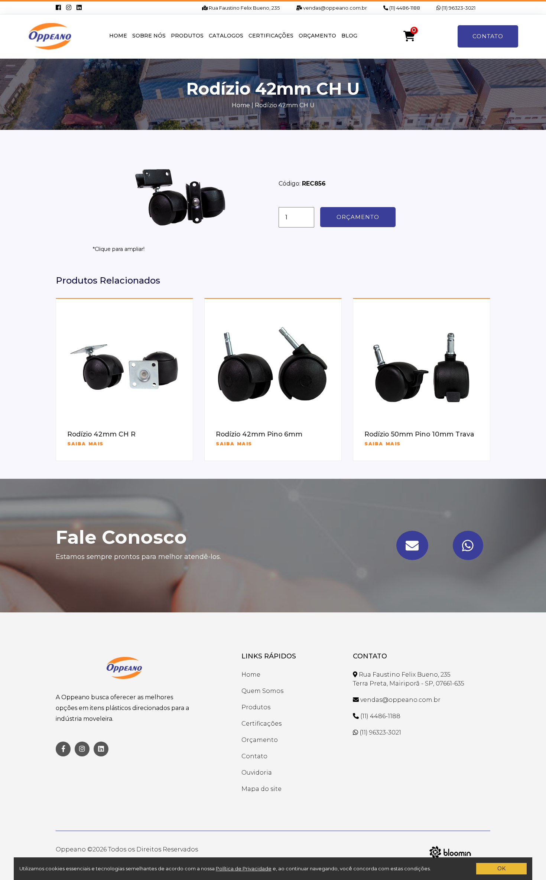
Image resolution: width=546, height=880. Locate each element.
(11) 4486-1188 (404, 8)
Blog (349, 35)
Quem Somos (262, 690)
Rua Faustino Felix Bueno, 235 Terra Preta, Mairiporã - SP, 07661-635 (408, 679)
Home (118, 35)
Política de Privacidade (244, 868)
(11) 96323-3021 (458, 8)
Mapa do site (261, 788)
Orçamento (317, 35)
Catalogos (226, 35)
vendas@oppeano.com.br (334, 8)
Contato (487, 36)
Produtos (187, 35)
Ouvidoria (256, 772)
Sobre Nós (149, 35)
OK (501, 868)
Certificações (270, 35)
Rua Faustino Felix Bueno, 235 (244, 8)
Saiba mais (85, 443)
